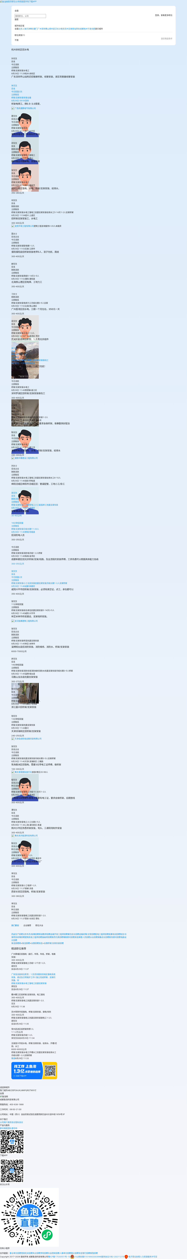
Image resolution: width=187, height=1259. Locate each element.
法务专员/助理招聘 (31, 934)
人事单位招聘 (65, 1253)
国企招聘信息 (76, 1253)
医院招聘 (94, 1253)
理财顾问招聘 (69, 937)
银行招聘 (86, 1253)
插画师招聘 (47, 937)
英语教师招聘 (44, 934)
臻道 (13, 1058)
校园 (21, 1)
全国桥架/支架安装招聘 (54, 943)
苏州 (66, 29)
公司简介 (4, 1122)
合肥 (93, 29)
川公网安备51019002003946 (87, 1256)
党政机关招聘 (27, 1253)
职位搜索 (4, 1128)
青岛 (74, 29)
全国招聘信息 (37, 943)
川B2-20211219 (116, 1256)
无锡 (70, 29)
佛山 (47, 29)
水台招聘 (94, 937)
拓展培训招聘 (114, 934)
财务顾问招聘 (115, 937)
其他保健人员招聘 (82, 937)
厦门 (36, 29)
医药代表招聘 (57, 937)
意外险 (26, 1)
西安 (78, 29)
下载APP (33, 1)
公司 (17, 1)
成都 (82, 29)
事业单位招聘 (15, 1253)
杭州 (85, 29)
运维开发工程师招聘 (59, 934)
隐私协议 (19, 1122)
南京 (62, 29)
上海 (24, 29)
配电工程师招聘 (102, 934)
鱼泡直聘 (26, 943)
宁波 (89, 29)
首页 (10, 1)
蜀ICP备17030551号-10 (59, 1256)
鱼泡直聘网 (16, 943)
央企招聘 (36, 1253)
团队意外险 (12, 1128)
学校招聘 (44, 1253)
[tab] (15, 926)
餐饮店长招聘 (73, 934)
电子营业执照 (134, 1256)
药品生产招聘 (17, 934)
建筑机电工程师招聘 (33, 937)
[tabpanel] (69, 937)
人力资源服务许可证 (148, 1256)
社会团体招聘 (53, 1253)
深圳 (43, 29)
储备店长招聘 (103, 937)
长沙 (59, 29)
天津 (28, 29)
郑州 (51, 29)
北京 (20, 29)
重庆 (32, 29)
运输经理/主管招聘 (87, 934)
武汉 (55, 29)
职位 (14, 1)
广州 (39, 29)
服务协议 (11, 1122)
